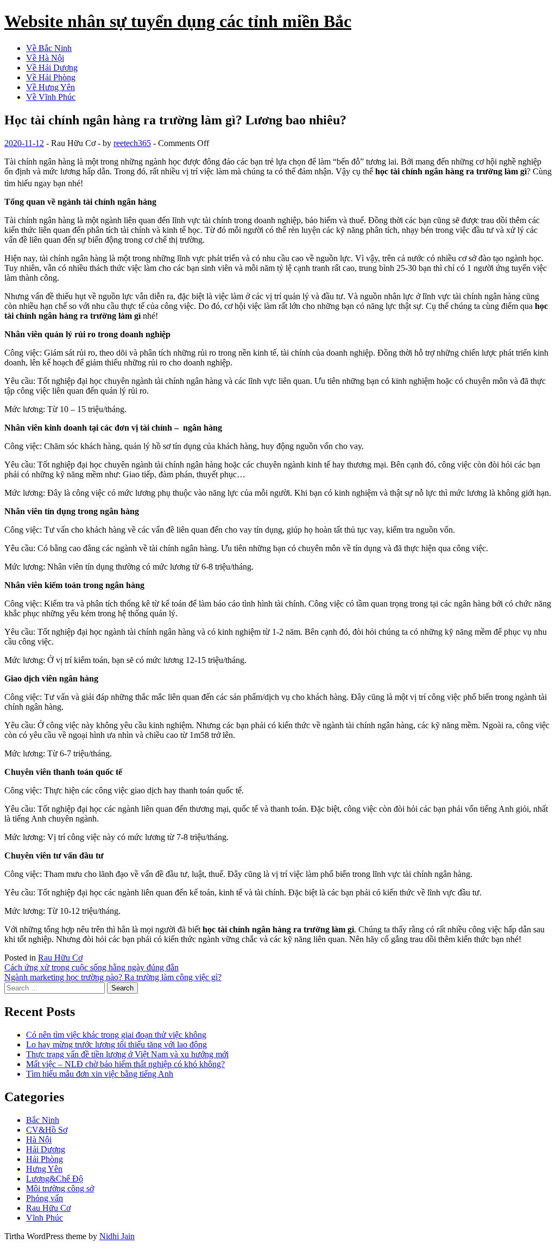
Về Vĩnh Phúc (50, 97)
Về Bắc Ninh (49, 48)
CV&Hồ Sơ (46, 1129)
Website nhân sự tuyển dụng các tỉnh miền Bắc (177, 21)
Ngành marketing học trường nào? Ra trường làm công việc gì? (113, 977)
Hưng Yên (44, 1168)
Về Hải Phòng (50, 77)
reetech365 (132, 143)
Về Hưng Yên (50, 87)
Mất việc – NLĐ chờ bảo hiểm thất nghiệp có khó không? (125, 1064)
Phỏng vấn (44, 1198)
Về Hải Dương (52, 67)
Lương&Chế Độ (54, 1178)
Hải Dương (45, 1149)
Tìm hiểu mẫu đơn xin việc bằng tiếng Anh (99, 1073)
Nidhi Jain (117, 1236)
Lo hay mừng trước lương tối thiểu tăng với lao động (116, 1044)
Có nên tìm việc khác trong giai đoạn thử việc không (116, 1034)
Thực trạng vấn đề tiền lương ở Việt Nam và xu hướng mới (127, 1054)
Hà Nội (39, 1139)
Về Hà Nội (45, 57)
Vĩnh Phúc (44, 1217)
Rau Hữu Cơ (60, 957)
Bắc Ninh (42, 1120)
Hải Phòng (44, 1159)
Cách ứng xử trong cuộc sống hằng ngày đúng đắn (91, 967)
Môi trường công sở (60, 1188)
